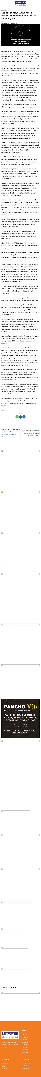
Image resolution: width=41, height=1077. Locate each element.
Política (24, 1034)
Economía (25, 1044)
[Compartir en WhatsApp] (17, 417)
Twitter (3, 1066)
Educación (25, 1037)
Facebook (4, 1063)
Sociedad (4, 10)
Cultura (24, 1039)
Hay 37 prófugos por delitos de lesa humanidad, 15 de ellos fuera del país (30, 433)
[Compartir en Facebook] (20, 417)
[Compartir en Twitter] (24, 417)
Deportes (25, 1049)
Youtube (4, 1068)
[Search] (39, 3)
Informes (25, 1052)
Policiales (25, 1047)
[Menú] (2, 3)
